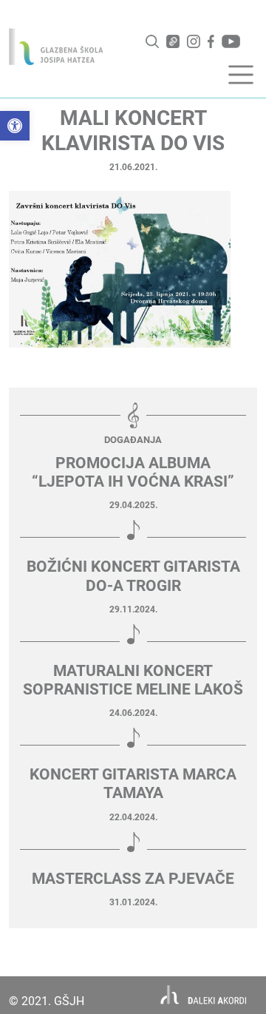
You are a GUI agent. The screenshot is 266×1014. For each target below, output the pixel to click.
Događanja (133, 439)
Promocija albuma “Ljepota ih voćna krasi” (133, 472)
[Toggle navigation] (241, 74)
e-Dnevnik (173, 41)
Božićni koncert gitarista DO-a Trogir (133, 576)
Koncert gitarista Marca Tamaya (133, 783)
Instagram (193, 41)
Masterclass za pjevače (133, 879)
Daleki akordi (203, 995)
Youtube (231, 41)
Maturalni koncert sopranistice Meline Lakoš (133, 680)
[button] (15, 126)
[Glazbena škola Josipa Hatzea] (56, 46)
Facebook (211, 41)
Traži (152, 41)
